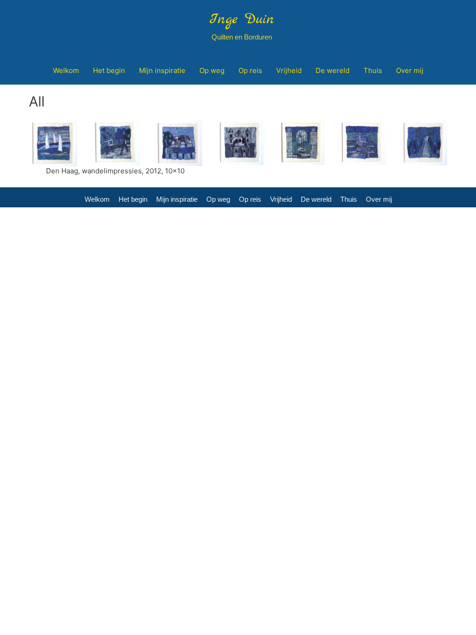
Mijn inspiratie (177, 199)
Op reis (250, 199)
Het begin (133, 199)
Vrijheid (281, 199)
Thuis (348, 199)
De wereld (316, 199)
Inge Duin (241, 19)
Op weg (218, 199)
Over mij (379, 199)
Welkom (97, 199)
